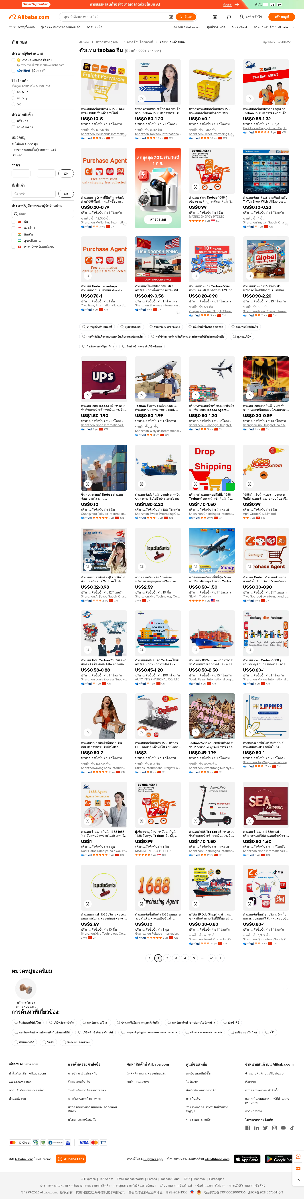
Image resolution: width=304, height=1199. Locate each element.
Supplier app (153, 1159)
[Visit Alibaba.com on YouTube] (283, 1128)
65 (211, 958)
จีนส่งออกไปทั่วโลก (30, 1022)
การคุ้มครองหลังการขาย (84, 1098)
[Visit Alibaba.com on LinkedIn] (256, 1128)
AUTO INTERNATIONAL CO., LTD (157, 679)
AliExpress (88, 1179)
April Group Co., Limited (259, 513)
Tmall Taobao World (130, 1179)
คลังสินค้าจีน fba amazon (208, 326)
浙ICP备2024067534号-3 (265, 1192)
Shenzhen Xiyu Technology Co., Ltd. (158, 596)
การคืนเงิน (193, 1098)
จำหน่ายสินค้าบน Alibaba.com (265, 1073)
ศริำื (272, 1032)
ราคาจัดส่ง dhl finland (167, 326)
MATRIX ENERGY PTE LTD (207, 216)
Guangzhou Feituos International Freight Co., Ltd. (104, 513)
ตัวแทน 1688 (26, 1042)
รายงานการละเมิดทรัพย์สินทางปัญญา (207, 1109)
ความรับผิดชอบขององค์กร (27, 1090)
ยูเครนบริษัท (244, 336)
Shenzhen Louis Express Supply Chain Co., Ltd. (104, 679)
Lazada (152, 1179)
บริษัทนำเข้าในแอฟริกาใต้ (98, 1032)
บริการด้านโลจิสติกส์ (138, 42)
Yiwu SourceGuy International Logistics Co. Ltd (266, 596)
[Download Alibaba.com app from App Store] (247, 1159)
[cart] (229, 17)
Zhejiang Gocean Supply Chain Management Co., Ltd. (212, 311)
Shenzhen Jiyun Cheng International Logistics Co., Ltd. (266, 311)
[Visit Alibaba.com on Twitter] (265, 1128)
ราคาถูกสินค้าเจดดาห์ (99, 326)
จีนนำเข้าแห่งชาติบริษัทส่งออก (144, 346)
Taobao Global (170, 1179)
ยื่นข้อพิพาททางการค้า (201, 1090)
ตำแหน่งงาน (17, 1098)
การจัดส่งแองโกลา (97, 1022)
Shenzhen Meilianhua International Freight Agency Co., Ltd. (104, 134)
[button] (171, 17)
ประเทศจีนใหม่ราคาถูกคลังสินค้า (140, 1022)
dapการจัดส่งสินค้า (247, 326)
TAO (187, 1179)
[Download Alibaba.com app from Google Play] (280, 1159)
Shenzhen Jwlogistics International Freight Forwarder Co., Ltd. (104, 768)
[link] (298, 1157)
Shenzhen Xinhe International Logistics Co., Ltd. (104, 425)
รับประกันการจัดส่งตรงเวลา (87, 1090)
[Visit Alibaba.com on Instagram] (274, 1128)
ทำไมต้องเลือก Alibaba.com (27, 1073)
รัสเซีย (50, 1042)
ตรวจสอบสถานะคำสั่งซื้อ (262, 1090)
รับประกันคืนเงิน (79, 1082)
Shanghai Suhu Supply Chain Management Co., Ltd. (266, 425)
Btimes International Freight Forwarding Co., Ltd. (158, 768)
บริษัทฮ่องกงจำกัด (64, 1022)
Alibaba (84, 42)
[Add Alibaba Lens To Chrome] (71, 1159)
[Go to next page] (221, 958)
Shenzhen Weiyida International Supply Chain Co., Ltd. (158, 431)
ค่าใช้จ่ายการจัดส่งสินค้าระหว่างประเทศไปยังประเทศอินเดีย (190, 336)
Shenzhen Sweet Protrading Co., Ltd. (212, 134)
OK (66, 173)
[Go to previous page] (149, 958)
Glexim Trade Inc (200, 596)
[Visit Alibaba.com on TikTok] (292, 1128)
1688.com (106, 1179)
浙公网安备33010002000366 (224, 1192)
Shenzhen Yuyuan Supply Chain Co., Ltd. (266, 222)
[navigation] (43, 500)
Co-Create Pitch (20, 1082)
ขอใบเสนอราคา (138, 1082)
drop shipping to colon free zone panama (151, 1032)
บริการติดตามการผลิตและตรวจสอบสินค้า (92, 1109)
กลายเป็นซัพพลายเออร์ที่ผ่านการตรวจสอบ (267, 1100)
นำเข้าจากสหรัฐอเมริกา (100, 346)
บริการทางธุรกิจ (107, 42)
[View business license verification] (192, 1192)
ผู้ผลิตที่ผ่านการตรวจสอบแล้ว (146, 1073)
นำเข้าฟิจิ (233, 1022)
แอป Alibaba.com (217, 1159)
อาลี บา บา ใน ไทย (246, 1032)
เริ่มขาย (250, 1082)
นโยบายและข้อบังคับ (82, 1119)
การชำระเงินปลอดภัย (82, 1073)
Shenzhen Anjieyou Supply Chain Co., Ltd (104, 596)
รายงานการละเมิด (198, 1119)
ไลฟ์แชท (192, 1082)
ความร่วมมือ (253, 1111)
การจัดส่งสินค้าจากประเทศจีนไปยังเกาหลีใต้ (44, 1032)
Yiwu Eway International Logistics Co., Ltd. (104, 305)
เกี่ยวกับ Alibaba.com (23, 1064)
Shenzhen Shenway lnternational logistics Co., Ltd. (158, 305)
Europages (216, 1179)
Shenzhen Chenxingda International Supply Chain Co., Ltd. (212, 513)
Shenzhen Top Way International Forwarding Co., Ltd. (158, 134)
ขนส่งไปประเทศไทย (78, 1042)
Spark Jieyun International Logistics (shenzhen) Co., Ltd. (212, 679)
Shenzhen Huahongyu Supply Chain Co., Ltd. (212, 425)
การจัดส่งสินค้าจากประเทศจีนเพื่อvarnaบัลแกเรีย (115, 336)
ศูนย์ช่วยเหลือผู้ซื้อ (198, 1073)
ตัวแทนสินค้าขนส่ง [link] (173, 42)
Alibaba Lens (24, 1159)
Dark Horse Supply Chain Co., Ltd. (266, 128)
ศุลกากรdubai (133, 326)
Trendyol (199, 1179)
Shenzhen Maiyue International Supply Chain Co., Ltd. (266, 679)
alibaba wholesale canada (206, 1032)
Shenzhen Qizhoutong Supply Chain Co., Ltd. (212, 768)
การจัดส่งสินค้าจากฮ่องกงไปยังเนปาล (193, 1022)
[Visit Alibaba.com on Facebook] (247, 1128)
